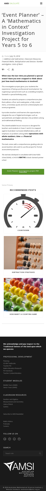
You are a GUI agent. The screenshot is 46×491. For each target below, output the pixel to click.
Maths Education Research (12, 368)
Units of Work (17, 64)
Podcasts (6, 424)
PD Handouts (8, 371)
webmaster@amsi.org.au (30, 489)
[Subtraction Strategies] (23, 252)
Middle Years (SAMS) (10, 385)
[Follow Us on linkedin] (9, 439)
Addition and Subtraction (14, 59)
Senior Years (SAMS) (10, 387)
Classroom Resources (33, 59)
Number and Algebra (10, 399)
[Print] (14, 69)
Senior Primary (7, 185)
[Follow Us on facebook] (4, 439)
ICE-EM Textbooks (9, 363)
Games (5, 407)
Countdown (23, 230)
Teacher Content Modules (12, 373)
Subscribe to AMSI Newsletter (13, 414)
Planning (6, 361)
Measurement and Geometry (13, 402)
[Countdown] (23, 210)
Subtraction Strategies (23, 272)
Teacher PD (7, 366)
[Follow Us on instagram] (14, 439)
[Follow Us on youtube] (19, 439)
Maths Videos (8, 421)
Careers (6, 426)
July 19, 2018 (15, 56)
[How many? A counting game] (23, 294)
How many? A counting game (23, 314)
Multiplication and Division (25, 61)
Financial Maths (8, 61)
